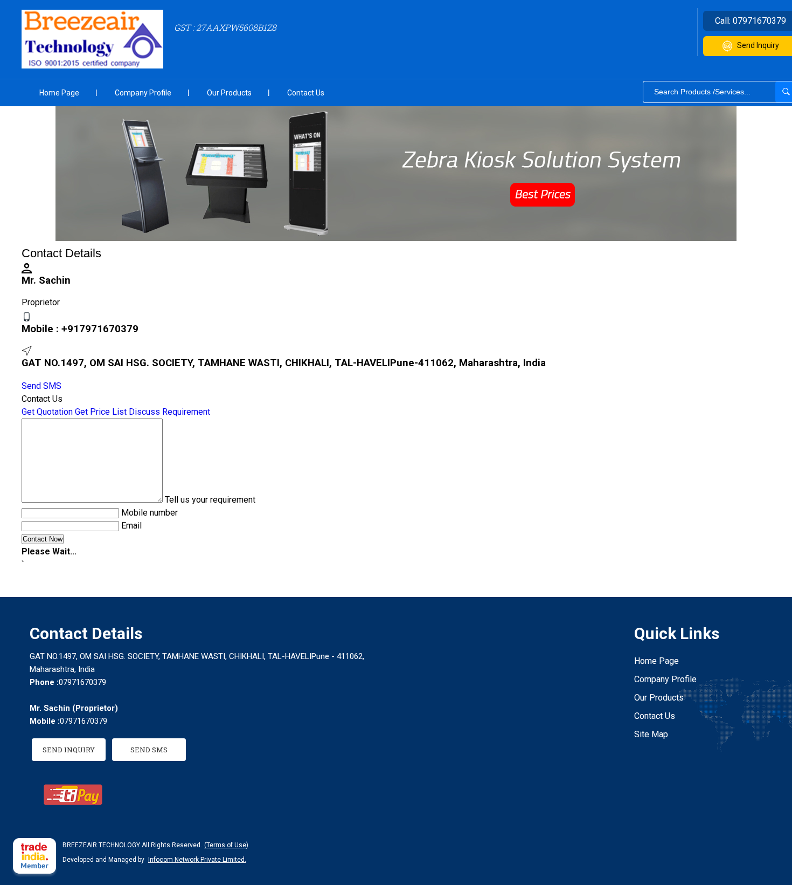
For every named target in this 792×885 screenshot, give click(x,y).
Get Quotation (47, 412)
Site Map (651, 734)
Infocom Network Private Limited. (197, 859)
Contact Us (305, 92)
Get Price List (101, 412)
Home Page (59, 92)
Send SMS (41, 386)
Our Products (229, 92)
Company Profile (143, 92)
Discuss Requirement (169, 412)
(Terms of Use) (226, 845)
